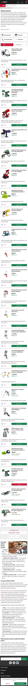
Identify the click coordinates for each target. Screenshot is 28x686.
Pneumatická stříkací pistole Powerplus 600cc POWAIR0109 (18, 331)
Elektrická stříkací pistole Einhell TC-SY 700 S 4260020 (18, 170)
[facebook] (10, 662)
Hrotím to (7, 683)
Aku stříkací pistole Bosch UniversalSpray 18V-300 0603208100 (17, 470)
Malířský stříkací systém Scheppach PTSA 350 (17, 49)
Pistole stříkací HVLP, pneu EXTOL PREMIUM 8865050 (19, 250)
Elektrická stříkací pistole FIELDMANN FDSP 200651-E (18, 449)
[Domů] (1, 8)
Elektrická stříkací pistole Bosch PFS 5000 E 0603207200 (18, 150)
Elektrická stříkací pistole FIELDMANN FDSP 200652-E (18, 191)
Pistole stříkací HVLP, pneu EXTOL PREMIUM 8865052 (19, 270)
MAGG (17, 644)
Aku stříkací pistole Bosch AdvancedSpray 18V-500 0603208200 (17, 91)
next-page (17, 536)
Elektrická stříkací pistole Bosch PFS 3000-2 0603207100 (18, 509)
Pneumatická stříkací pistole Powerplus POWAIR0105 (17, 351)
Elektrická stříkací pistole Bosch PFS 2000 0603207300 (18, 489)
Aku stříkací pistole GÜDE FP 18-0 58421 (19, 130)
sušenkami (8, 679)
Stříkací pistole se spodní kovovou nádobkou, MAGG (17, 429)
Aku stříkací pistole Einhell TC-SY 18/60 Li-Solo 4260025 (19, 110)
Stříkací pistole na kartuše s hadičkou (17, 390)
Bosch (10, 644)
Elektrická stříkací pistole (6, 590)
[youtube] (17, 662)
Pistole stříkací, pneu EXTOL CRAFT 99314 (17, 310)
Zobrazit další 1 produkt (14, 532)
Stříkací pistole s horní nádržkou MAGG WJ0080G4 (18, 408)
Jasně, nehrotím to (20, 683)
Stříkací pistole (10, 8)
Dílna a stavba (4, 8)
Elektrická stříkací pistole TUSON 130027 (18, 230)
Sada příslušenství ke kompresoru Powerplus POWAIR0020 (19, 371)
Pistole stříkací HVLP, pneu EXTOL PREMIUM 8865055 (19, 290)
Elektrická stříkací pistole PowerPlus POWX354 (17, 209)
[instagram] (14, 662)
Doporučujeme (18, 44)
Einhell (13, 644)
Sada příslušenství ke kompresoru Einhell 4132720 (19, 69)
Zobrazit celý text (4, 29)
